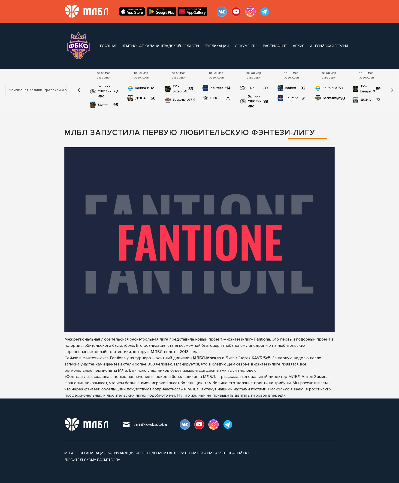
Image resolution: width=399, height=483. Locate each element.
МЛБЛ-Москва (207, 357)
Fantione (262, 339)
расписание (275, 46)
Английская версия (329, 46)
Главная (108, 46)
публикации (217, 46)
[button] (79, 90)
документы (246, 46)
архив (298, 46)
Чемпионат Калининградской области (160, 46)
